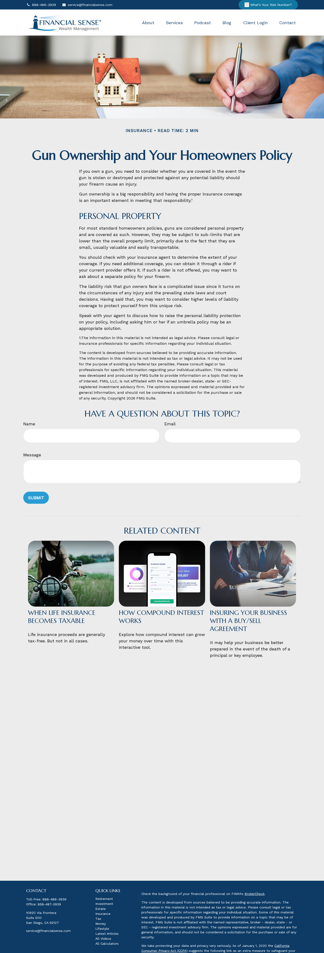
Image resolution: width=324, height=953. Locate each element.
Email (170, 423)
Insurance (103, 914)
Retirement (104, 899)
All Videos (103, 938)
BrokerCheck (254, 894)
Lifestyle (102, 928)
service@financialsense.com (90, 5)
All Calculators (107, 943)
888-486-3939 (44, 5)
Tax (98, 919)
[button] (148, 22)
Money (100, 924)
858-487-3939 (49, 904)
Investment (104, 904)
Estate (100, 909)
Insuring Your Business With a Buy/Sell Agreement (248, 621)
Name (29, 423)
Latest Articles (107, 933)
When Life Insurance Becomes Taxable (61, 617)
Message (32, 454)
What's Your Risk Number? (271, 5)
